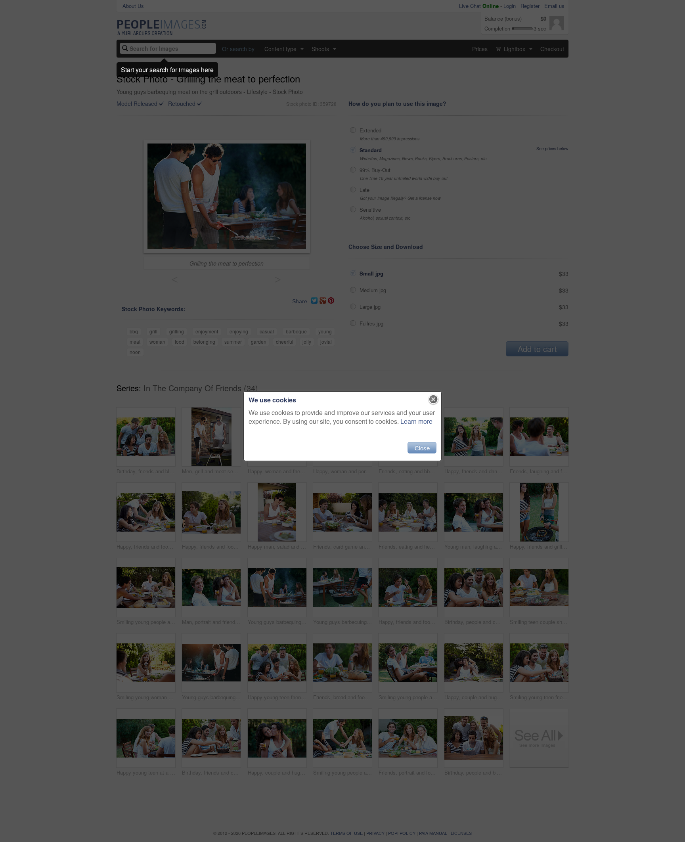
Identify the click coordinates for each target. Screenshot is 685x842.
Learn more (416, 421)
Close (422, 448)
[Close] (433, 400)
